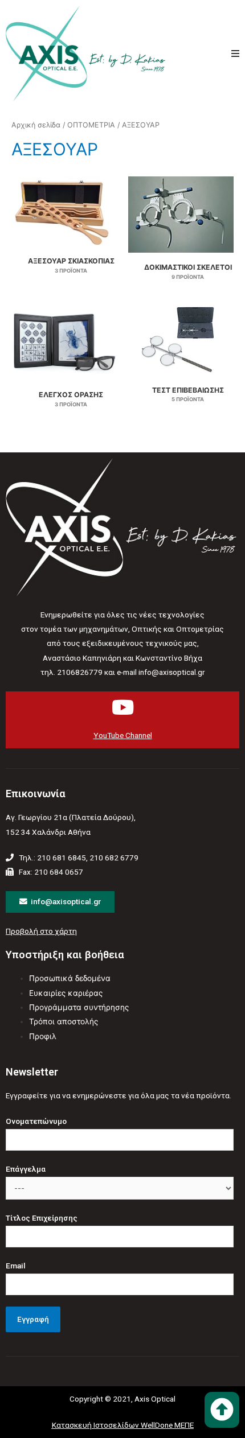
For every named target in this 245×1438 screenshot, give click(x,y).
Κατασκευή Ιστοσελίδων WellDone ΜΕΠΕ (123, 1424)
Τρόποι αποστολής (63, 1021)
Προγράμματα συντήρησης (79, 1007)
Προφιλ (42, 1036)
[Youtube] (123, 707)
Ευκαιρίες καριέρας (66, 993)
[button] (222, 1410)
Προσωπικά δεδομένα (70, 978)
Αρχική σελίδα (35, 125)
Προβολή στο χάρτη (41, 931)
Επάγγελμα (26, 1168)
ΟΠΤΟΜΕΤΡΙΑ (91, 125)
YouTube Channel (122, 735)
